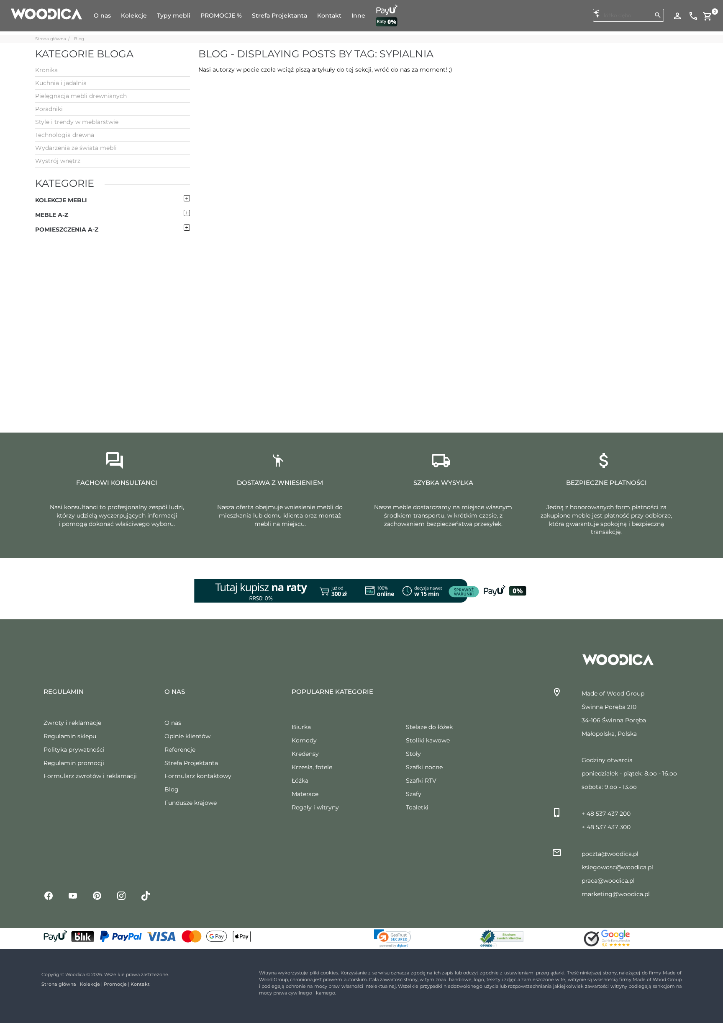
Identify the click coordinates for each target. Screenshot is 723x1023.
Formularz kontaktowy (197, 776)
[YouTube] (73, 895)
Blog (79, 38)
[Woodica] (46, 13)
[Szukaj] (657, 15)
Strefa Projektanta (191, 763)
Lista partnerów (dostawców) (357, 954)
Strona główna (50, 38)
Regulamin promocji (74, 763)
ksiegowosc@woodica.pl (617, 867)
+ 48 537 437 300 (606, 827)
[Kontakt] (693, 15)
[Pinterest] (97, 895)
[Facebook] (49, 895)
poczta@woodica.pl (610, 854)
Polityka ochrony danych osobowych (105, 1003)
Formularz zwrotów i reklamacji (90, 776)
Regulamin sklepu (70, 736)
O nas (172, 723)
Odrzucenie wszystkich (641, 965)
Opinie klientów (187, 736)
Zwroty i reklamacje (72, 723)
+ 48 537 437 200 (606, 813)
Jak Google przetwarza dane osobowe (369, 942)
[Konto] (677, 15)
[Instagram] (121, 895)
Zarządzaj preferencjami (643, 987)
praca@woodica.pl (608, 880)
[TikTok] (146, 895)
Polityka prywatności (74, 749)
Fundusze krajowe (190, 803)
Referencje (179, 749)
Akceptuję (630, 942)
